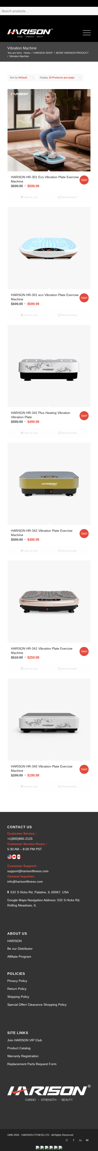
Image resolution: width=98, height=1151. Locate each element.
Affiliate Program (19, 956)
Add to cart (30, 197)
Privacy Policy (17, 981)
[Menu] (84, 33)
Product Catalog (19, 1048)
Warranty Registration (23, 1056)
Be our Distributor (20, 948)
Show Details (68, 197)
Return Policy (16, 989)
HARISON (14, 941)
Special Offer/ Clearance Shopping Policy (37, 1004)
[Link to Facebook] (73, 1140)
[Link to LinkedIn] (80, 1140)
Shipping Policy (18, 996)
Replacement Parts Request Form (32, 1064)
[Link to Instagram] (66, 1140)
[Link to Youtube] (87, 1140)
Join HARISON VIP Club (24, 1040)
